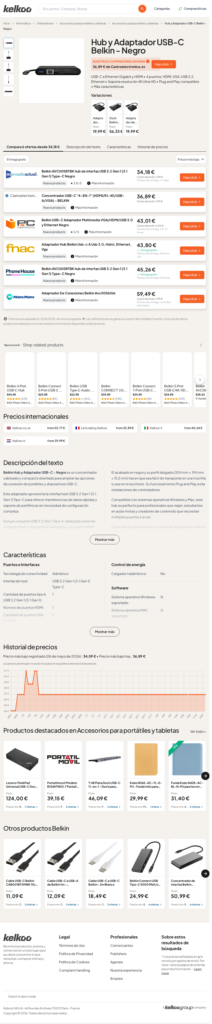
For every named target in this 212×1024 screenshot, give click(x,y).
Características (119, 147)
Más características (109, 86)
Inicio (6, 23)
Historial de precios (152, 147)
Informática (23, 23)
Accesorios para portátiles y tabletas (83, 23)
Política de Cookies (74, 962)
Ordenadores (45, 23)
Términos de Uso (72, 945)
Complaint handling (74, 970)
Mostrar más (104, 539)
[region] (148, 118)
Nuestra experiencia (126, 970)
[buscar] (142, 9)
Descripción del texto (83, 147)
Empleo (116, 978)
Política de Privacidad (76, 953)
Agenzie (116, 962)
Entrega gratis (16, 159)
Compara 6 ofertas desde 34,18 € (33, 147)
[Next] (205, 776)
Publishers (118, 953)
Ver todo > (198, 731)
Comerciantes (121, 945)
